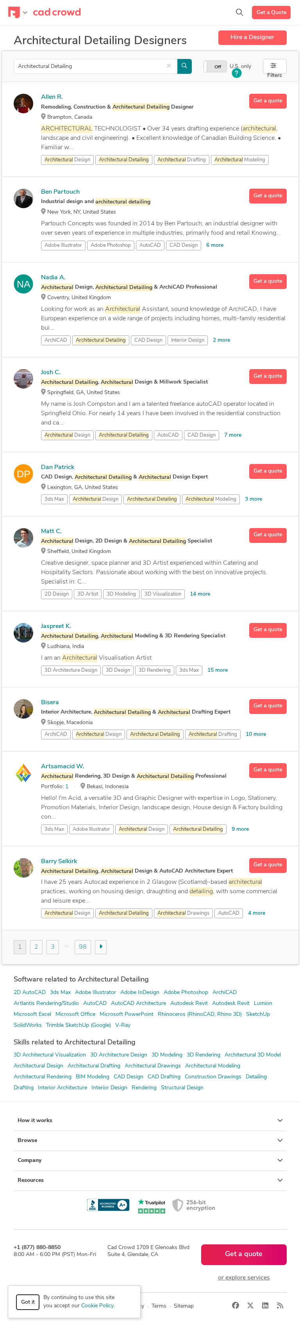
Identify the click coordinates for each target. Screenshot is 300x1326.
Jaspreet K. (56, 626)
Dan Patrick (57, 467)
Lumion (263, 1004)
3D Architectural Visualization (50, 1055)
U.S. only (240, 67)
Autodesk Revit (189, 1004)
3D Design (118, 670)
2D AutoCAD (30, 993)
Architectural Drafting (94, 1066)
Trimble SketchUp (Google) (78, 1025)
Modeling (239, 159)
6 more (214, 245)
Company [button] (29, 1161)
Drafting (181, 159)
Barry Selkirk (59, 861)
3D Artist (87, 594)
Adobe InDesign (139, 993)
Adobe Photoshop (111, 245)
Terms (159, 1306)
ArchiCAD (56, 340)
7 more (232, 435)
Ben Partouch (60, 192)
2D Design (57, 594)
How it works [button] (35, 1121)
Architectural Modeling (212, 1066)
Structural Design (182, 1088)
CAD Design (184, 245)
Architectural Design (38, 1066)
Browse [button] (27, 1141)
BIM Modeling (92, 1077)
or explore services (244, 1278)
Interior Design (187, 340)
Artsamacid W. (62, 767)
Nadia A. (53, 278)
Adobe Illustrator (63, 245)
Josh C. (51, 372)
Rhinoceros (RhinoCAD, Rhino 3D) (200, 1014)
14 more (200, 594)
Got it (28, 1302)
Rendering (144, 1088)
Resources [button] (31, 1180)
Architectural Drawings (153, 1066)
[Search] (239, 12)
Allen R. (52, 97)
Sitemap (184, 1306)
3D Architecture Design (71, 670)
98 (83, 947)
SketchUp (258, 1014)
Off (217, 67)
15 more (217, 670)
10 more (256, 734)
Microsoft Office (75, 1014)
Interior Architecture (62, 1088)
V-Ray (122, 1025)
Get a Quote (271, 13)
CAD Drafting (164, 1077)
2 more (221, 340)
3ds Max (54, 499)
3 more (253, 499)
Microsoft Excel (32, 1014)
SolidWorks (28, 1025)
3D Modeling (121, 594)
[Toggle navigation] (17, 12)
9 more (240, 829)
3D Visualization (163, 594)
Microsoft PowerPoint (127, 1014)
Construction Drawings (213, 1077)
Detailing (256, 1077)
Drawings (183, 913)
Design (67, 159)
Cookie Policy (97, 1306)
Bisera (50, 703)
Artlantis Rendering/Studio (46, 1004)
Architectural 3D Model (253, 1055)
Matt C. (51, 531)
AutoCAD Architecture (138, 1004)
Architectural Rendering (42, 1077)
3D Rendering (155, 670)
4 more (256, 913)
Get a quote (268, 101)
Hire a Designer (252, 37)
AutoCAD (150, 245)
